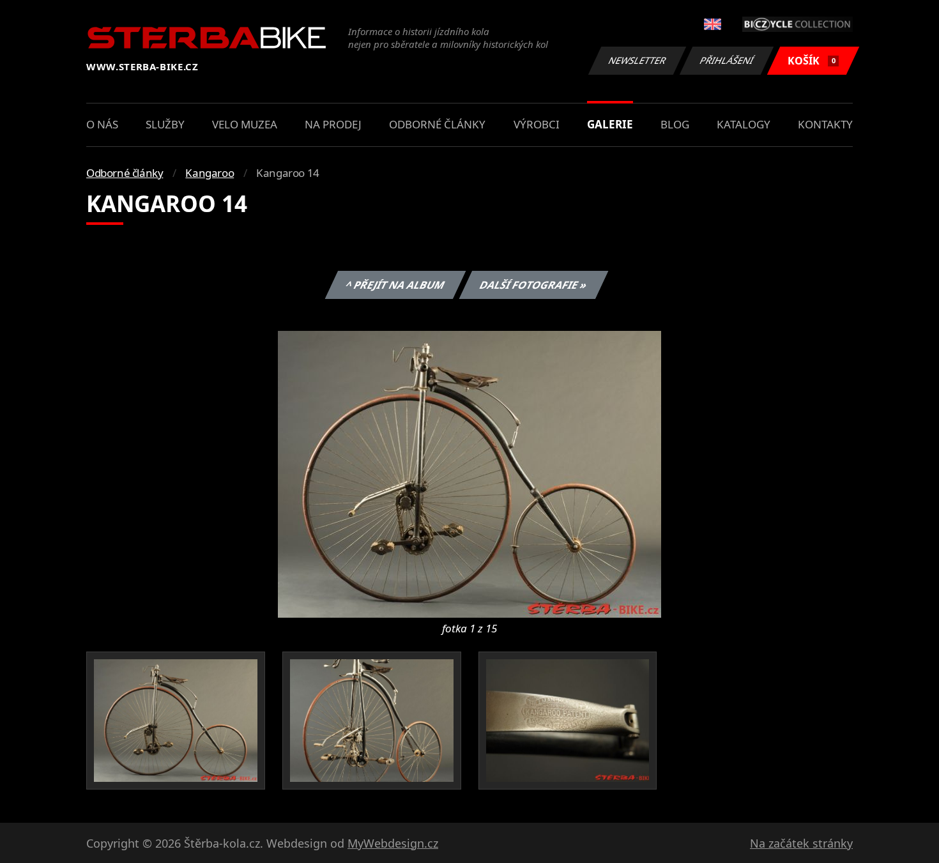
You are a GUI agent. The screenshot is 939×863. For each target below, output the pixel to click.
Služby (165, 124)
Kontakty (825, 124)
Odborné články (437, 124)
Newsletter (637, 60)
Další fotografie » (533, 285)
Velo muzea (244, 124)
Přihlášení (727, 60)
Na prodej (333, 124)
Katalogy (743, 124)
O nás (102, 124)
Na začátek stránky (801, 843)
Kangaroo (209, 172)
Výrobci (537, 124)
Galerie (610, 124)
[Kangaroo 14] (469, 473)
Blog (674, 124)
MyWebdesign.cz (392, 843)
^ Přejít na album (394, 285)
